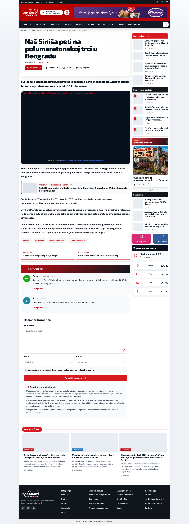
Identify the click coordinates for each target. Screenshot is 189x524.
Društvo (55, 24)
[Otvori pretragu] (166, 24)
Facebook (53, 68)
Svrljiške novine (27, 2)
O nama (148, 494)
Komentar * (29, 325)
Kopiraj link (84, 68)
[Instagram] (162, 2)
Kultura (90, 24)
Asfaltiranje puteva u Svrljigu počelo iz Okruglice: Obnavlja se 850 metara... (44, 456)
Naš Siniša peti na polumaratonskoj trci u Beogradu (151, 179)
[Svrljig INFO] (30, 12)
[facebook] (23, 508)
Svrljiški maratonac (77, 240)
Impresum (40, 2)
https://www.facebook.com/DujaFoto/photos (82, 160)
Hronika (79, 24)
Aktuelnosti (41, 24)
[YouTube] (166, 2)
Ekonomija (67, 24)
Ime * (26, 356)
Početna (24, 30)
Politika (101, 24)
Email (68, 68)
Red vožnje (93, 499)
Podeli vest (35, 68)
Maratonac (39, 240)
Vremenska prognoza (98, 508)
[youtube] (33, 508)
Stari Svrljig (122, 499)
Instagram (141, 241)
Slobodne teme (135, 24)
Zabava (121, 24)
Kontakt (59, 2)
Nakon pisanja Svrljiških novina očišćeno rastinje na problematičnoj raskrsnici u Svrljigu (142, 457)
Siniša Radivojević (56, 240)
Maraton (26, 240)
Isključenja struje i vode (99, 494)
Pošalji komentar (74, 378)
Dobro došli (27, 24)
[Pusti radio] (67, 12)
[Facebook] (157, 2)
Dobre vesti (36, 30)
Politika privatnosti (153, 503)
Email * (79, 356)
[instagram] (28, 508)
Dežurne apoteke (96, 503)
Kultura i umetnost (125, 494)
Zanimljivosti (122, 503)
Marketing (50, 2)
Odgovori (38, 289)
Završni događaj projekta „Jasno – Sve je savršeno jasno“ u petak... (93, 456)
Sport (111, 24)
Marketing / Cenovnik (154, 499)
